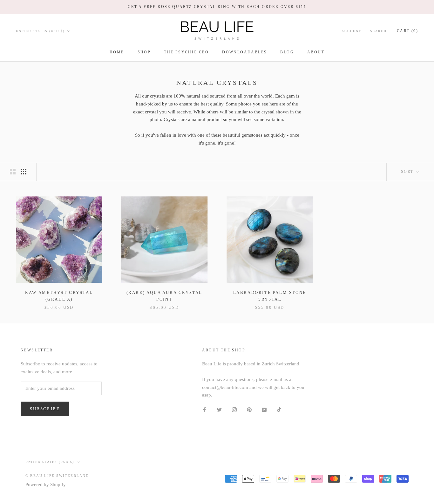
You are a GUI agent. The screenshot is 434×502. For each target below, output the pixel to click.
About (315, 52)
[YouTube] (264, 409)
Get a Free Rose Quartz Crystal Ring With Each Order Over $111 (217, 6)
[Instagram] (234, 409)
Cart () (407, 30)
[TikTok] (279, 409)
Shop (144, 52)
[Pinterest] (249, 409)
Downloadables (244, 52)
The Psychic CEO (186, 52)
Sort (408, 171)
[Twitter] (219, 409)
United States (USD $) (40, 30)
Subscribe (45, 408)
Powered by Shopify (45, 484)
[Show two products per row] (13, 171)
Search (378, 30)
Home (117, 52)
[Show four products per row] (23, 171)
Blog (287, 52)
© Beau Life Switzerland (57, 476)
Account (351, 30)
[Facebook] (204, 409)
